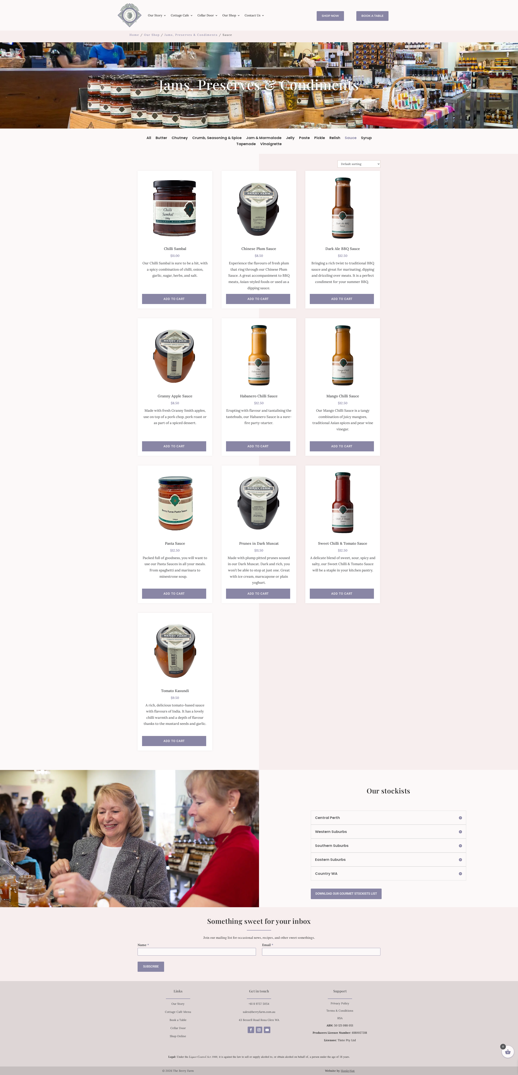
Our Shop (229, 15)
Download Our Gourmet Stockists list (346, 893)
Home (134, 35)
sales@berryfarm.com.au (259, 1012)
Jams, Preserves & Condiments (191, 35)
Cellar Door (205, 15)
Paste (304, 138)
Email (267, 945)
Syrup (366, 138)
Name (143, 945)
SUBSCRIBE (151, 966)
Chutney (180, 138)
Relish (334, 138)
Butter (161, 138)
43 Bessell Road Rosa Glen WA (259, 1020)
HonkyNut (348, 1071)
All (148, 138)
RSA (340, 1018)
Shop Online (178, 1036)
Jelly (290, 138)
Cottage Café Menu (178, 1012)
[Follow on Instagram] (259, 1030)
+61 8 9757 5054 (258, 1004)
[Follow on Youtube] (267, 1030)
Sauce (351, 138)
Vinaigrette (271, 144)
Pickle (319, 138)
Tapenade (246, 144)
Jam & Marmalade (263, 138)
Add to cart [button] (174, 299)
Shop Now (330, 16)
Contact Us (252, 15)
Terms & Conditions (339, 1010)
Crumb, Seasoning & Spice (217, 138)
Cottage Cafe (180, 15)
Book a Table (372, 16)
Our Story (155, 15)
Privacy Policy (340, 1003)
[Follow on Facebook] (251, 1030)
